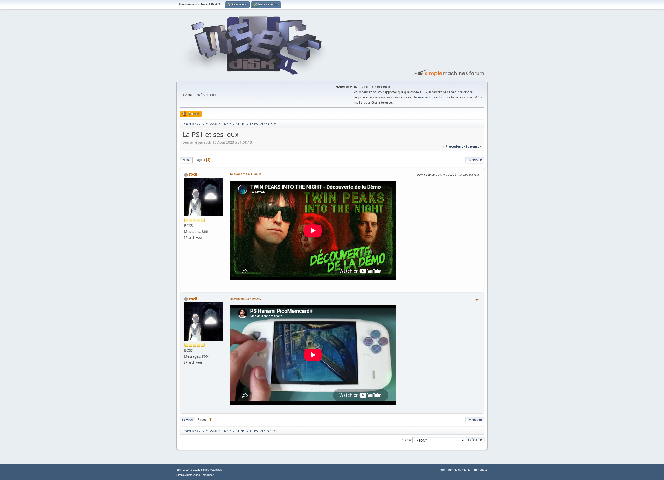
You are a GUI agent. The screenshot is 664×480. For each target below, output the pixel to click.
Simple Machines (211, 469)
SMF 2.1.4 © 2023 (187, 469)
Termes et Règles (459, 469)
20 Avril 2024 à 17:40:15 (245, 299)
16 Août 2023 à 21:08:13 (245, 174)
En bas (186, 160)
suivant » (474, 146)
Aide (442, 469)
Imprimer (475, 160)
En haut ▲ (481, 469)
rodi (193, 174)
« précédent (452, 146)
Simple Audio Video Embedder (195, 474)
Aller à (406, 440)
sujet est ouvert (429, 97)
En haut (187, 419)
